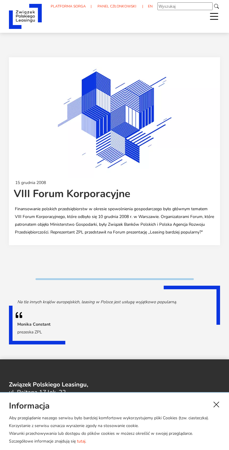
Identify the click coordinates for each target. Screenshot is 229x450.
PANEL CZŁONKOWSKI (117, 6)
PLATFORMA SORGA (68, 6)
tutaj (81, 441)
